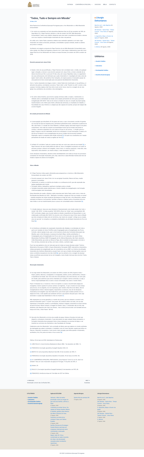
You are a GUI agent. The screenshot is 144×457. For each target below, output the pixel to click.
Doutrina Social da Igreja (103, 74)
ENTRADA (70, 4)
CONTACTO (112, 4)
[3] (83, 144)
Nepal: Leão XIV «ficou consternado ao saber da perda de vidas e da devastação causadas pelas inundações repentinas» (59, 439)
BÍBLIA (105, 4)
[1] (63, 135)
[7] (63, 295)
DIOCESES (98, 4)
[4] (82, 201)
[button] (91, 4)
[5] (35, 221)
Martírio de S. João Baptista (103, 25)
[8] (61, 332)
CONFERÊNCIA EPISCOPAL (83, 4)
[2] (63, 137)
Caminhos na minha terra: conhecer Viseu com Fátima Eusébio (58, 419)
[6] (57, 253)
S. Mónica (97, 47)
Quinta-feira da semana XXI (81, 397)
